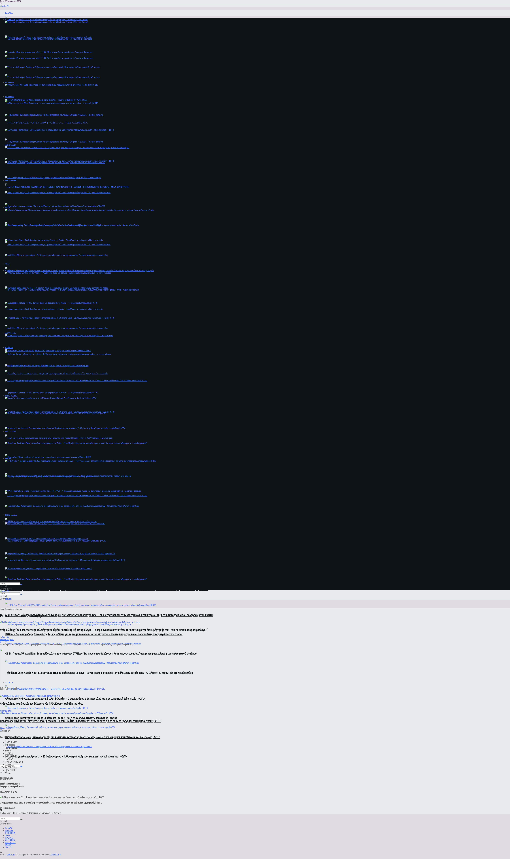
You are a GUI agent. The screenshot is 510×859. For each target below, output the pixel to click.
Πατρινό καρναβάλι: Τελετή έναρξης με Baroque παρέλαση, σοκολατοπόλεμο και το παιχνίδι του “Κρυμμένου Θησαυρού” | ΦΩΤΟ (76, 550)
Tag (6, 609)
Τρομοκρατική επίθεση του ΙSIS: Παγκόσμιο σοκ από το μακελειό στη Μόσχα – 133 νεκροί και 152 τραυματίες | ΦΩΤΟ (69, 402)
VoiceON (11, 813)
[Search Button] (21, 766)
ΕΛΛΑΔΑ (9, 13)
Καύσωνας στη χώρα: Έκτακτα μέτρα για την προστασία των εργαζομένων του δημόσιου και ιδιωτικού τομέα (65, 48)
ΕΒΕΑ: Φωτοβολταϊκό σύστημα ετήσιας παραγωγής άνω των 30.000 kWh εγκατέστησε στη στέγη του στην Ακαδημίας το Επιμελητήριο (78, 447)
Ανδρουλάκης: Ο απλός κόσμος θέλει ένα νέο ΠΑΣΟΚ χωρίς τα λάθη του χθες (41, 703)
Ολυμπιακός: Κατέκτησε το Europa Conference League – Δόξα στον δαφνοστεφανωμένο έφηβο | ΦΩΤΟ (61, 717)
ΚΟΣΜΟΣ (9, 347)
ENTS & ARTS (11, 395)
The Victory (55, 813)
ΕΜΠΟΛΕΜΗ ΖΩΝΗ (14, 761)
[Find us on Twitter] (1, 4)
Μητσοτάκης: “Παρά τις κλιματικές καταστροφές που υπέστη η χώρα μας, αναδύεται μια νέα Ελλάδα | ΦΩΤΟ (65, 358)
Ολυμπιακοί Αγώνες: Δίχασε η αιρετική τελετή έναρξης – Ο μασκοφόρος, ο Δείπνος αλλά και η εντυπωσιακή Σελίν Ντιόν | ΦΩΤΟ (75, 698)
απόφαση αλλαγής (15, 609)
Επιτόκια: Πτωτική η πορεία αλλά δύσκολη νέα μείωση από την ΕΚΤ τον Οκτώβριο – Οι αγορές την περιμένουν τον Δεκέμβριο (73, 196)
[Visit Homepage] (4, 6)
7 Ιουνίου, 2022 (6, 711)
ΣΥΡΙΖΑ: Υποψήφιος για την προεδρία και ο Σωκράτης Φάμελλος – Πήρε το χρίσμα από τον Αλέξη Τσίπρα (62, 132)
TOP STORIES (11, 756)
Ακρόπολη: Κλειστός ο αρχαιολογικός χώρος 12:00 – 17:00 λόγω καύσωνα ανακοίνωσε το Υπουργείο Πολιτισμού (65, 59)
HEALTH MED (11, 747)
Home (2, 609)
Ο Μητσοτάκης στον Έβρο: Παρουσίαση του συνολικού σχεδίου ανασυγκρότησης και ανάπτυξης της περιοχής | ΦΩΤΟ (70, 113)
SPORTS (9, 521)
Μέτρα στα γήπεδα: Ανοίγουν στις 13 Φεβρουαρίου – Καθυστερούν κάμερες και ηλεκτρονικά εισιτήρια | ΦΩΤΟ (66, 756)
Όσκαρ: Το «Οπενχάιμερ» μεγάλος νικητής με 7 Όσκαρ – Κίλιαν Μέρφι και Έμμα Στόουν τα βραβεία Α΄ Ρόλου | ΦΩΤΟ (68, 406)
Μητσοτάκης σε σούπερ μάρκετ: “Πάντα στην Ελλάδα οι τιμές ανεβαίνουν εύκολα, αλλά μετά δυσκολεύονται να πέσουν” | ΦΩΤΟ (76, 170)
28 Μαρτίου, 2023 (7, 639)
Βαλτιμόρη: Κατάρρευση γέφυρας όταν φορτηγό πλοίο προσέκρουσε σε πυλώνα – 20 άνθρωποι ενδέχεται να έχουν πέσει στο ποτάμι (77, 383)
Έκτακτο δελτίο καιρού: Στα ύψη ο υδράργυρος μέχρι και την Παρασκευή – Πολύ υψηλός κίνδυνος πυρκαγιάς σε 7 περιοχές (73, 87)
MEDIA (8, 458)
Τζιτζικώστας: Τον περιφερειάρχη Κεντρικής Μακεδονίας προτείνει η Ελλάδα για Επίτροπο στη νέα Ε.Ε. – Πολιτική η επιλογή (73, 151)
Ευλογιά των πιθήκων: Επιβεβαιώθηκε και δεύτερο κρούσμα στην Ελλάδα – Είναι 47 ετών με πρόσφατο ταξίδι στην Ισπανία (73, 248)
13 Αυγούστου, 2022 (7, 728)
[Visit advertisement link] (20, 681)
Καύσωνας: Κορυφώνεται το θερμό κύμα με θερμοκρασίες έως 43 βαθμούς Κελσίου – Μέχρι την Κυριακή (62, 29)
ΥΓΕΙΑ (7, 207)
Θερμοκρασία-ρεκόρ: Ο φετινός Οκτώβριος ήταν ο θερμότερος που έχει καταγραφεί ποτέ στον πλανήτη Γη (63, 486)
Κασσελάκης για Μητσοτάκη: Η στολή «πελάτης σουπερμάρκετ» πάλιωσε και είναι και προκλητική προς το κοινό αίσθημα (72, 235)
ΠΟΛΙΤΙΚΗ (9, 96)
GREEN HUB (10, 431)
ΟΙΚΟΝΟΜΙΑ (10, 180)
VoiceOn (5, 637)
